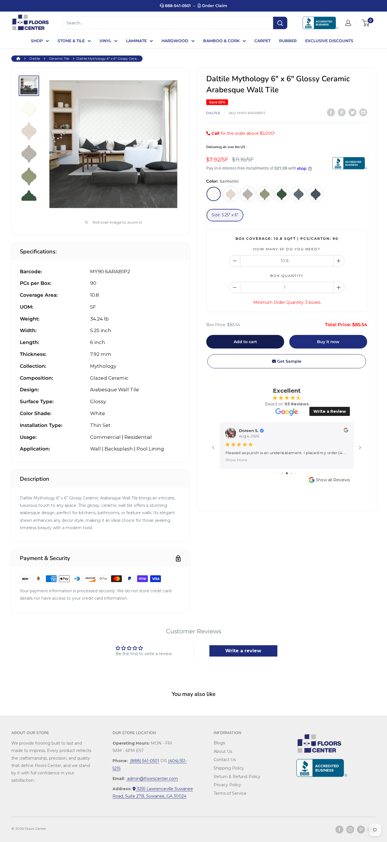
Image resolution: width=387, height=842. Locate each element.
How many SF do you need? (286, 249)
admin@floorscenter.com (152, 778)
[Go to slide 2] (282, 473)
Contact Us (225, 759)
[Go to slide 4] (291, 473)
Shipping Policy (229, 768)
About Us (223, 751)
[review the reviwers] (346, 431)
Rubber (288, 40)
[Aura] (299, 194)
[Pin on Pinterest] (342, 112)
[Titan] (316, 194)
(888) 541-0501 (144, 760)
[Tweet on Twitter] (352, 112)
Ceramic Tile (59, 58)
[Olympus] (231, 194)
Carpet (262, 40)
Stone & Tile (71, 40)
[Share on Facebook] (331, 112)
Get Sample (288, 361)
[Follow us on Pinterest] (361, 830)
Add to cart (245, 341)
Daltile (34, 58)
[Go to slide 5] (295, 473)
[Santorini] (214, 194)
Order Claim (214, 5)
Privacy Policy (227, 784)
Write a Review (329, 411)
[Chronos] (265, 194)
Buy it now (328, 341)
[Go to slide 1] (278, 473)
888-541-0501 (177, 5)
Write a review (243, 650)
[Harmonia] (248, 194)
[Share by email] (363, 112)
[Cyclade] (282, 194)
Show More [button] (236, 460)
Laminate (136, 40)
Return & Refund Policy (237, 776)
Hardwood (174, 40)
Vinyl (105, 40)
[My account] (348, 23)
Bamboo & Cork (221, 40)
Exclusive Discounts (329, 40)
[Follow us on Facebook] (339, 830)
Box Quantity (286, 275)
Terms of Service (230, 793)
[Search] (280, 23)
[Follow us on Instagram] (350, 830)
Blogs (219, 742)
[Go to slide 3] (287, 473)
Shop (37, 40)
